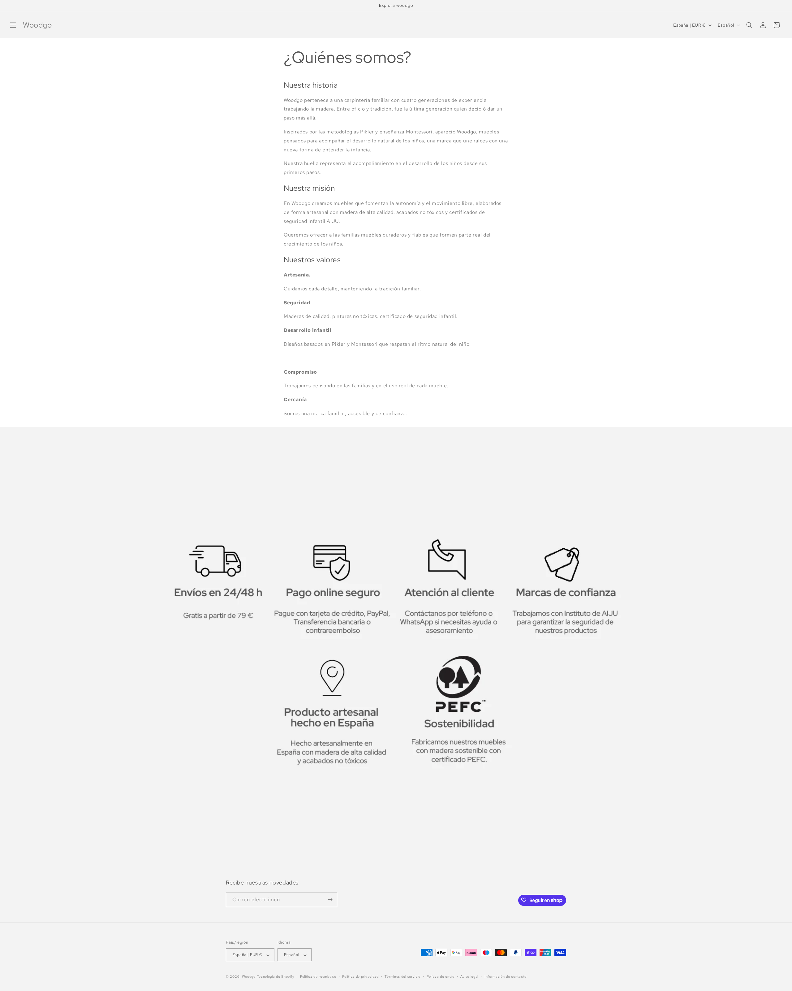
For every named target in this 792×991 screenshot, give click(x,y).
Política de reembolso (318, 976)
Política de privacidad (360, 976)
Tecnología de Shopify (275, 977)
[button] (13, 25)
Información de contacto (505, 976)
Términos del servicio (402, 976)
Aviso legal (469, 976)
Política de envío (440, 976)
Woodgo (249, 977)
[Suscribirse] (330, 899)
